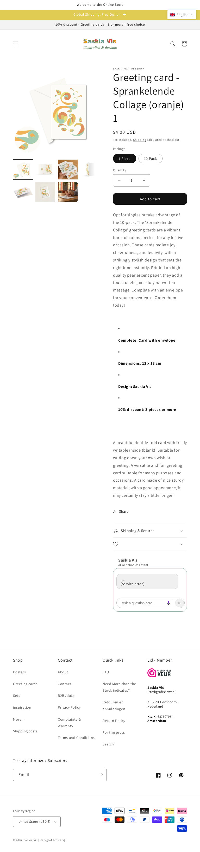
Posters (19, 672)
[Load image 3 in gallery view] (68, 169)
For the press (114, 732)
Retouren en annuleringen (114, 705)
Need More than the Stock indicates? (119, 687)
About (63, 672)
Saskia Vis (31, 840)
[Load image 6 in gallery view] (45, 192)
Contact (64, 683)
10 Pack (150, 158)
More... (18, 719)
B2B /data (66, 695)
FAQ (106, 672)
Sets (16, 695)
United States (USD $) (34, 821)
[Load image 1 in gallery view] (23, 169)
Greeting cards (25, 683)
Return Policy (114, 720)
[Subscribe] (101, 775)
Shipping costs (25, 731)
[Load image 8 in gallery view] (68, 192)
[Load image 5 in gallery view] (23, 192)
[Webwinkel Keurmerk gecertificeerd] (159, 676)
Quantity (119, 170)
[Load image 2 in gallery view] (45, 169)
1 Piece (124, 158)
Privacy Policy (69, 707)
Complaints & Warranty (69, 722)
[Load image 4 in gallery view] (90, 169)
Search (108, 744)
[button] (15, 44)
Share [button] (124, 511)
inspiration (22, 707)
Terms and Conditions (76, 737)
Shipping (139, 140)
